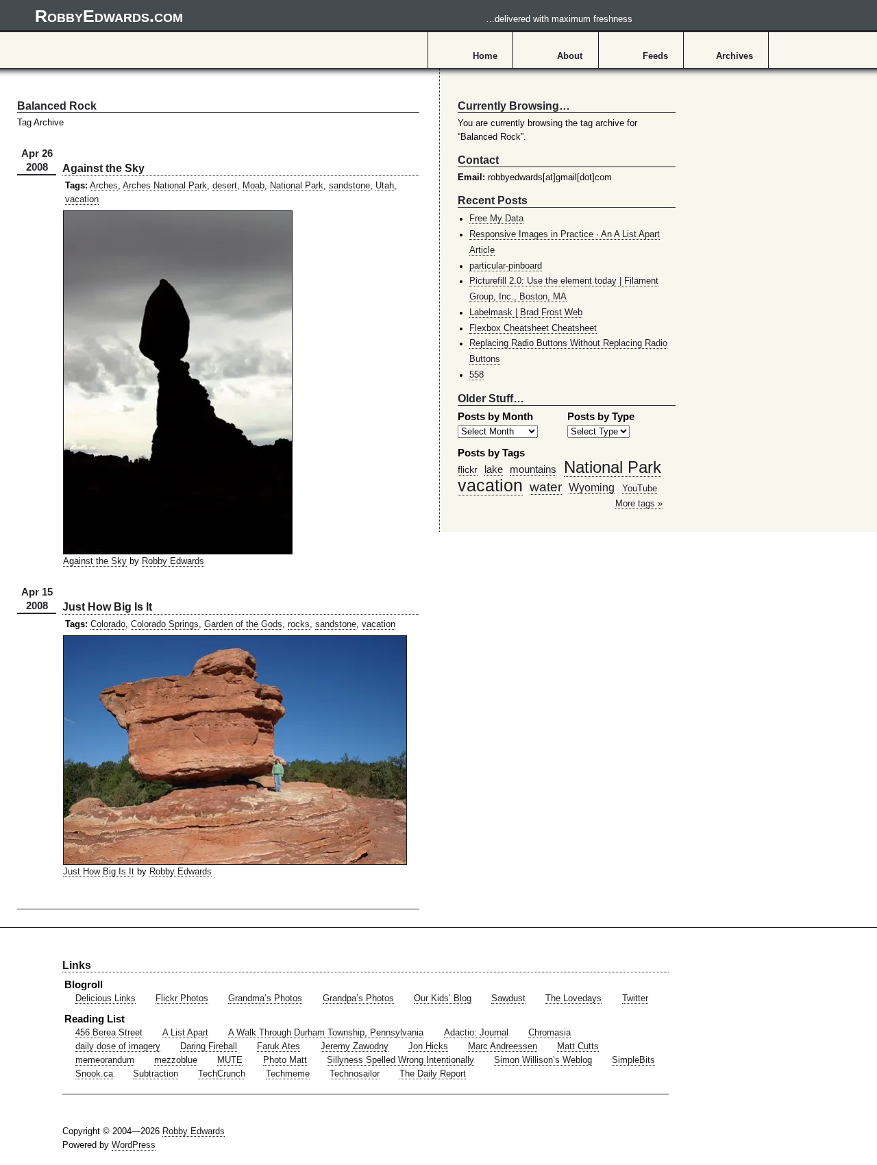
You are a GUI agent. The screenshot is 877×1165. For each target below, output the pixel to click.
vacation (82, 199)
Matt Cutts (578, 1046)
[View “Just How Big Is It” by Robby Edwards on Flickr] (235, 862)
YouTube (639, 488)
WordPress (134, 1145)
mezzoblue (175, 1060)
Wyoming (592, 487)
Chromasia (549, 1033)
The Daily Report (432, 1074)
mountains (533, 469)
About (569, 56)
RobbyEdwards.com (333, 15)
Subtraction (155, 1074)
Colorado (107, 624)
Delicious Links (105, 998)
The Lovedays (573, 998)
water (546, 486)
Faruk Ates (278, 1046)
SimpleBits (633, 1060)
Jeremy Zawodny (354, 1046)
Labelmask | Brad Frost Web (525, 312)
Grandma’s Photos (265, 998)
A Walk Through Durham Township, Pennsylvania (325, 1033)
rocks (299, 624)
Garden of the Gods (243, 624)
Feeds (655, 56)
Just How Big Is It (107, 606)
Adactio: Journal (476, 1033)
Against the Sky (103, 168)
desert (224, 186)
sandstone (349, 186)
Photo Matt (285, 1060)
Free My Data (496, 218)
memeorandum (104, 1060)
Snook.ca (94, 1074)
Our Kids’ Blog (442, 998)
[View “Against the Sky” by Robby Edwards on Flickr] (178, 551)
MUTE (230, 1060)
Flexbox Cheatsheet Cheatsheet (533, 328)
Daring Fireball (208, 1046)
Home (485, 56)
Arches (104, 186)
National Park (296, 186)
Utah (384, 186)
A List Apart (185, 1033)
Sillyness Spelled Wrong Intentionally (400, 1060)
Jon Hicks (428, 1046)
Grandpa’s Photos (358, 998)
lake (493, 469)
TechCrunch (221, 1074)
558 (476, 375)
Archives (734, 56)
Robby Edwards (173, 561)
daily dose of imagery (117, 1046)
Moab (253, 186)
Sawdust (508, 998)
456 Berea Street (109, 1033)
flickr (468, 469)
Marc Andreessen (502, 1046)
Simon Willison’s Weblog (543, 1060)
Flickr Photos (182, 998)
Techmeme (288, 1074)
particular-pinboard (505, 266)
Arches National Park (165, 186)
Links (76, 965)
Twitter (635, 998)
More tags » (639, 503)
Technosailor (355, 1074)
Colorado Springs (165, 624)
